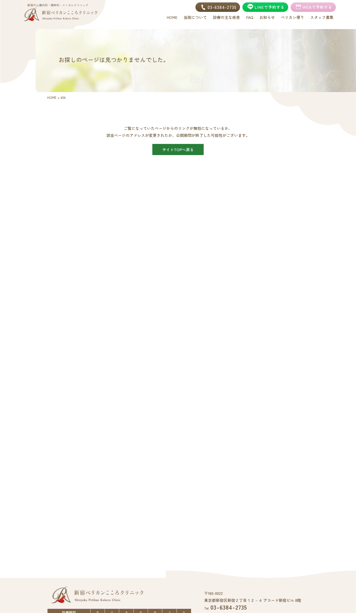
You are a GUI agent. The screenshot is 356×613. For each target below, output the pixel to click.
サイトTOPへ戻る (178, 149)
